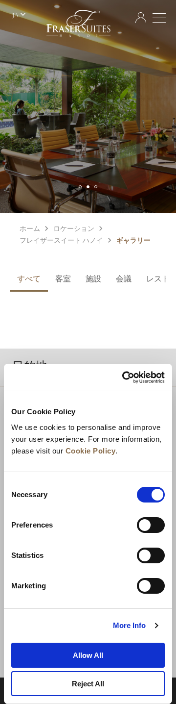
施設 (93, 279)
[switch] (151, 525)
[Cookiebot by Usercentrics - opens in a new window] (124, 377)
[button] (80, 186)
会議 (124, 279)
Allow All (88, 655)
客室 (63, 279)
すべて (29, 279)
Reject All (88, 683)
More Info (129, 625)
